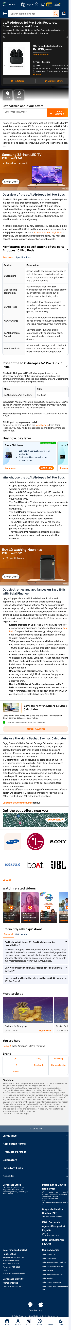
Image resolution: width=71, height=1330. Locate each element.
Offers (39, 1325)
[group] (35, 170)
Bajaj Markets (47, 1270)
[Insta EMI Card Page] (49, 5)
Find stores (19, 81)
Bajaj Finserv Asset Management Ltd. (55, 1288)
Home (7, 1325)
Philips (16, 1071)
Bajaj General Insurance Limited (54, 1262)
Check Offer (11, 181)
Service (18, 1325)
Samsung (58, 1058)
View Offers (59, 113)
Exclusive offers (55, 81)
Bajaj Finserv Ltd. (49, 1254)
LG (16, 1065)
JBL (16, 1058)
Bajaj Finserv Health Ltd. (51, 1282)
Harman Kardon (58, 1065)
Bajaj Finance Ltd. (49, 1258)
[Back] (5, 13)
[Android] (30, 1304)
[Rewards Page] (57, 4)
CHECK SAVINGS (35, 729)
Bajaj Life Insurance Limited (53, 1266)
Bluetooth (38, 1065)
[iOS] (40, 1304)
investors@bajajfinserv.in (15, 1273)
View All (7, 880)
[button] (35, 187)
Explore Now (55, 819)
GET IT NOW (46, 468)
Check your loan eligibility (47, 232)
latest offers (42, 425)
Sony (38, 1058)
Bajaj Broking (47, 1278)
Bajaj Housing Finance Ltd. (52, 1274)
